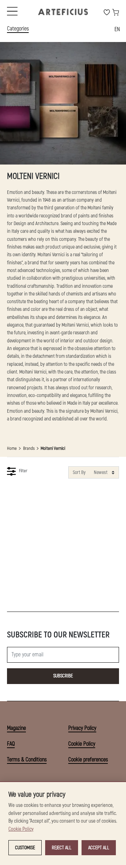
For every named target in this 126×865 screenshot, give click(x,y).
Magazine (16, 728)
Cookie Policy (81, 743)
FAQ (11, 743)
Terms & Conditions (27, 759)
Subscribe (63, 676)
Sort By (79, 472)
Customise (25, 848)
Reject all (61, 848)
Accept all (98, 848)
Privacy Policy (82, 728)
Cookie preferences (88, 759)
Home (12, 448)
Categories (18, 28)
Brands (29, 448)
